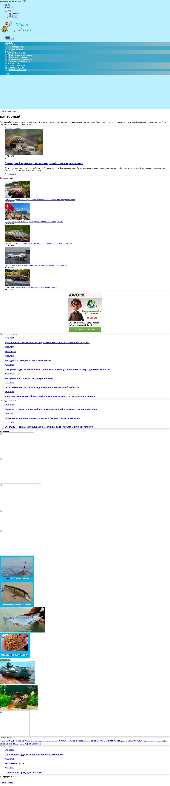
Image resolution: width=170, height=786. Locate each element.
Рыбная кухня (12, 63)
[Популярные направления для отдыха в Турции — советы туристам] (17, 220)
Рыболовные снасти (15, 53)
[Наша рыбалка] (16, 33)
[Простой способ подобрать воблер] (17, 606)
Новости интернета (17, 70)
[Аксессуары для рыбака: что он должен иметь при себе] (19, 554)
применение (151, 741)
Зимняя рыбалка (16, 47)
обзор (80, 741)
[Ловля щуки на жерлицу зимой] (15, 735)
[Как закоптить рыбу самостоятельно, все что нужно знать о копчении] (22, 529)
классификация (49, 741)
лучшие (73, 741)
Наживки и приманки (18, 57)
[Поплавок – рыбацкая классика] (17, 580)
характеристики (33, 743)
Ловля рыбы (11, 45)
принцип (159, 741)
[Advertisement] (85, 93)
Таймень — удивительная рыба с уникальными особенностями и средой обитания (40, 200)
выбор (18, 741)
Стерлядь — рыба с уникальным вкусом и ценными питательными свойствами (38, 244)
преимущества (138, 740)
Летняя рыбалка (16, 49)
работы (165, 741)
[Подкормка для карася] (15, 658)
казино (42, 741)
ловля (62, 740)
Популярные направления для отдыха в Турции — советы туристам (34, 222)
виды (11, 740)
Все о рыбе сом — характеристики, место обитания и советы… (32, 287)
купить (57, 741)
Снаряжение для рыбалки (20, 59)
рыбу (17, 744)
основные (95, 741)
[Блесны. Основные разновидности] (17, 509)
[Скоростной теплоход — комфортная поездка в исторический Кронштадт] (17, 263)
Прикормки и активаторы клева (22, 55)
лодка (68, 741)
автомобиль (4, 741)
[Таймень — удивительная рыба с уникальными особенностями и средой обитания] (17, 198)
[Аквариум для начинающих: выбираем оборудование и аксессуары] (19, 709)
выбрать (27, 740)
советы (22, 744)
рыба (2, 743)
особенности (110, 740)
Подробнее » (10, 174)
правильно (124, 741)
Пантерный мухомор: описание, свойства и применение (44, 163)
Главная (3, 111)
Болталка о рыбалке (15, 66)
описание (87, 741)
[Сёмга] (22, 632)
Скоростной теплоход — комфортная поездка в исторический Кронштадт (36, 265)
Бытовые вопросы (14, 68)
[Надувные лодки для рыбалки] (17, 684)
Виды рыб (10, 51)
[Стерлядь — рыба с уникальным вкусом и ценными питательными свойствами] (17, 241)
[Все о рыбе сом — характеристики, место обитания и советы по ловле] (17, 285)
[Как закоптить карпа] (20, 483)
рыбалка (11, 743)
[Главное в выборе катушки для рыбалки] (17, 457)
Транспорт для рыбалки (19, 61)
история (36, 741)
